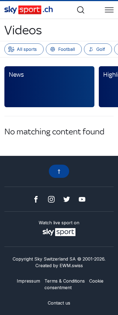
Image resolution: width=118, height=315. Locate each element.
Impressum (28, 281)
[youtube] (82, 199)
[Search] (80, 10)
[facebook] (36, 199)
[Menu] (109, 10)
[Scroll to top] (59, 171)
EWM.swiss (71, 265)
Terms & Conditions (64, 281)
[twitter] (66, 199)
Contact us (59, 303)
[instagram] (51, 199)
